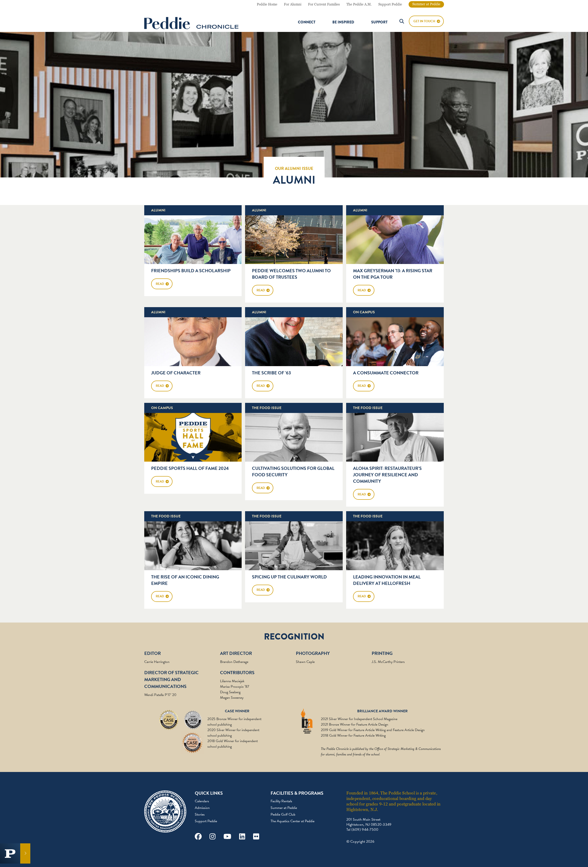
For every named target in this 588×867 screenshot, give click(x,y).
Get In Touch (424, 21)
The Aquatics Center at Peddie (292, 821)
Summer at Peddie (426, 4)
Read (160, 283)
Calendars (202, 801)
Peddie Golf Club (283, 814)
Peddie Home (267, 4)
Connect (306, 22)
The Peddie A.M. (359, 4)
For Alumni (292, 4)
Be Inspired (343, 22)
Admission (202, 808)
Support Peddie (390, 4)
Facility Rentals (281, 801)
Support (379, 22)
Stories (200, 814)
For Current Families (324, 4)
